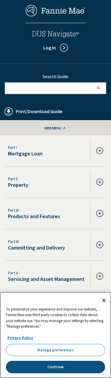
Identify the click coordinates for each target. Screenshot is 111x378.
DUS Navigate (55, 34)
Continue (55, 366)
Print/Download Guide (39, 111)
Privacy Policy (20, 337)
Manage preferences (55, 350)
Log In (49, 48)
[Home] (55, 15)
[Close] (103, 300)
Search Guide (55, 76)
